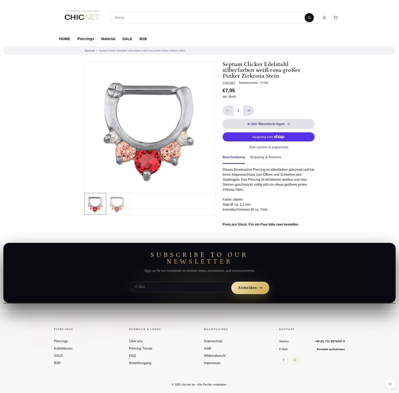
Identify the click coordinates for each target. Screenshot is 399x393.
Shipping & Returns (265, 157)
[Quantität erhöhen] (248, 110)
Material (108, 39)
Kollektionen (63, 348)
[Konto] (324, 17)
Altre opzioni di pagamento (268, 147)
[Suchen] (309, 17)
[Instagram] (294, 359)
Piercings (85, 39)
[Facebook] (283, 359)
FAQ (132, 355)
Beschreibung (234, 157)
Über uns (136, 341)
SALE (127, 39)
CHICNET (229, 82)
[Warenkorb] (335, 17)
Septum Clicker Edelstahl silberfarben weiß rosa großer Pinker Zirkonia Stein (142, 50)
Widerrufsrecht (214, 355)
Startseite (89, 50)
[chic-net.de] (82, 17)
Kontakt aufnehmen (331, 349)
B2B (143, 39)
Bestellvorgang (140, 363)
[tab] (236, 158)
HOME (64, 39)
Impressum (212, 363)
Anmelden (247, 288)
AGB (207, 348)
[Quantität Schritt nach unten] (228, 110)
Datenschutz (213, 341)
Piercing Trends (140, 348)
